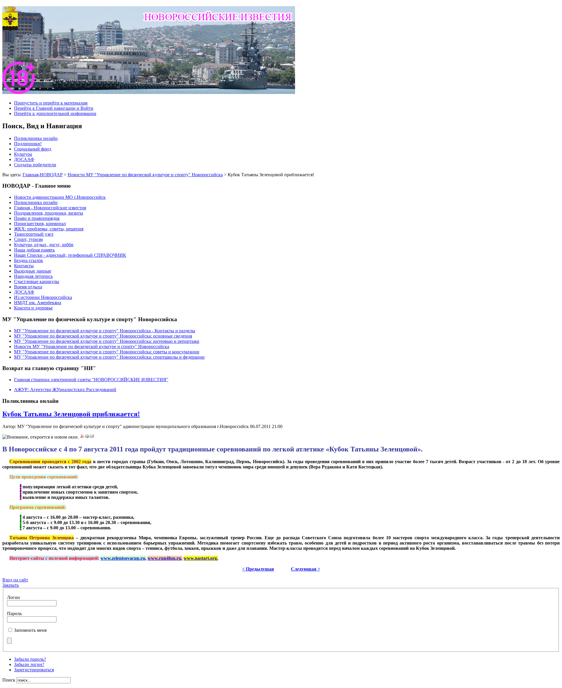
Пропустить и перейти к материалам (51, 102)
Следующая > (305, 569)
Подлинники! (28, 143)
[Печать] (87, 436)
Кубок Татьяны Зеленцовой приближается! (71, 414)
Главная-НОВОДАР (43, 174)
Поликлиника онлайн (36, 138)
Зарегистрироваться (34, 669)
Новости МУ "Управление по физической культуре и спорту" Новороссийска (145, 174)
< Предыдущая (258, 569)
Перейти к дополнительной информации (55, 113)
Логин (13, 597)
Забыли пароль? (30, 659)
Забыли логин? (29, 664)
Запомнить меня (30, 630)
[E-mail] (91, 436)
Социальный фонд (32, 148)
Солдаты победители (35, 164)
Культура (23, 154)
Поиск (9, 679)
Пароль (14, 613)
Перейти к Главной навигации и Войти (53, 108)
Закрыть (10, 585)
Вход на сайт (15, 579)
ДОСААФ (24, 159)
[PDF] (82, 436)
